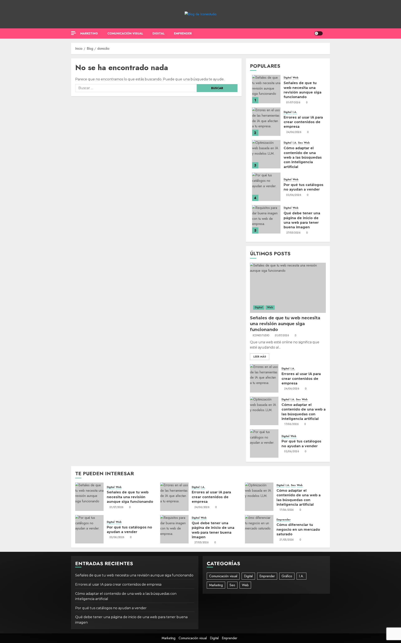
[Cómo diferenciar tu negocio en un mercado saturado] (259, 529)
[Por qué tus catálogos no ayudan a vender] (266, 187)
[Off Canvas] (73, 33)
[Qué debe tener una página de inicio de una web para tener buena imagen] (266, 219)
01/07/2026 (293, 102)
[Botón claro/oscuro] (318, 33)
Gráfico (287, 576)
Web (295, 78)
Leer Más (259, 357)
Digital (158, 33)
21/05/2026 (286, 540)
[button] (327, 33)
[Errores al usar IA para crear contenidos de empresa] (266, 121)
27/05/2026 (293, 233)
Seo (300, 143)
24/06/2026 (293, 132)
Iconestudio (261, 335)
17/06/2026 (291, 424)
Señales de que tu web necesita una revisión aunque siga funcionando (285, 323)
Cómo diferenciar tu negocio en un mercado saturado (298, 529)
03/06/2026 (293, 195)
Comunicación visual (125, 33)
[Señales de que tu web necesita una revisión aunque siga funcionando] (266, 89)
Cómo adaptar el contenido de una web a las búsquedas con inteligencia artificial (303, 157)
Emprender (183, 33)
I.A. (295, 112)
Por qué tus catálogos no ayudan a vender (111, 608)
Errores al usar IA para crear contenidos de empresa (303, 122)
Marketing (89, 33)
